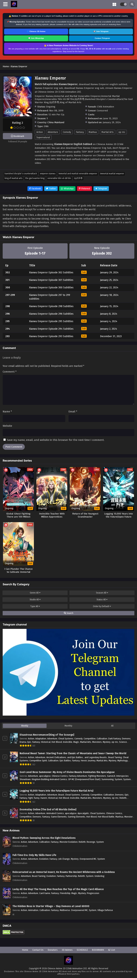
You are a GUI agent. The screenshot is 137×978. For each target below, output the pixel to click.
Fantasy (80, 132)
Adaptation (40, 738)
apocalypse (45, 776)
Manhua (93, 132)
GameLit (111, 776)
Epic (29, 742)
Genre (34, 593)
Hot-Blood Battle (106, 816)
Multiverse (65, 910)
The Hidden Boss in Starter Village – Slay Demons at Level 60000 (50, 906)
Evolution (44, 859)
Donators (53, 950)
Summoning (108, 779)
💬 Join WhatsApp (36, 38)
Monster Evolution (69, 842)
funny (36, 798)
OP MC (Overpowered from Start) (84, 779)
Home (25, 950)
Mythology (122, 760)
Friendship (65, 893)
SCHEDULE (82, 950)
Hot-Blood (57, 742)
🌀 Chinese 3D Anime (36, 31)
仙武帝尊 (78, 178)
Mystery (106, 742)
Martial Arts (108, 132)
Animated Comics (55, 813)
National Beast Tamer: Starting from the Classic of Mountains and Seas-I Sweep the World (73, 753)
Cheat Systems (65, 738)
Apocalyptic (83, 813)
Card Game (44, 893)
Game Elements (59, 816)
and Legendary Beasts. (96, 757)
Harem (43, 798)
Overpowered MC (88, 859)
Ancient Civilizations (56, 757)
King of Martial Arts (13, 178)
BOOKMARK (98, 950)
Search (69, 613)
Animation (33, 910)
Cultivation (102, 738)
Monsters (97, 742)
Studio (34, 599)
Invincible (67, 742)
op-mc (121, 132)
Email (72, 411)
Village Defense (105, 910)
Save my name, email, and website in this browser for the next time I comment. (55, 440)
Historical (45, 742)
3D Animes (67, 950)
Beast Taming (115, 757)
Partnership (71, 876)
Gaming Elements (76, 816)
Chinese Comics (60, 776)
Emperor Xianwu (47, 173)
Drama (23, 742)
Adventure (53, 132)
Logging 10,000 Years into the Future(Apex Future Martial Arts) (56, 790)
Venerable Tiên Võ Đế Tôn (59, 178)
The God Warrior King (34, 178)
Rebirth (123, 798)
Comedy (67, 132)
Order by (101, 606)
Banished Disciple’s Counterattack (21, 173)
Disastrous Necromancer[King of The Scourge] (47, 734)
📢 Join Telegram (100, 31)
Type (34, 606)
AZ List (111, 950)
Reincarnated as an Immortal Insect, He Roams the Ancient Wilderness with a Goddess (63, 872)
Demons (126, 738)
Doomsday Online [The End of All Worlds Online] (48, 809)
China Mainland (55, 122)
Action (39, 132)
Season (101, 593)
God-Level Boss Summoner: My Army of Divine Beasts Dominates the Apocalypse (67, 772)
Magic (76, 742)
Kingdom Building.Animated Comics (49, 779)
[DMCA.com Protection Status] (13, 933)
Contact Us (38, 950)
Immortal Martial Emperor (112, 173)
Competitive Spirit (38, 760)
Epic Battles (65, 760)
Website (7, 425)
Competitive (90, 738)
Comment (10, 371)
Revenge (91, 842)
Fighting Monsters (97, 776)
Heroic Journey (88, 760)
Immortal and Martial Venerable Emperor (78, 173)
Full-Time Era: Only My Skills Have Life (34, 855)
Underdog (99, 876)
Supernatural (43, 137)
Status (101, 599)
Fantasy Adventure (78, 776)
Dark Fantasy (114, 738)
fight (30, 798)
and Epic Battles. (75, 757)
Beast (61, 794)
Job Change (64, 859)
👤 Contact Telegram (101, 38)
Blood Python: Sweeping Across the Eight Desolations (43, 837)
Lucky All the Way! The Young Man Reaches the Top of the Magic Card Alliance (58, 889)
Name (7, 411)
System (118, 779)
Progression (93, 893)
